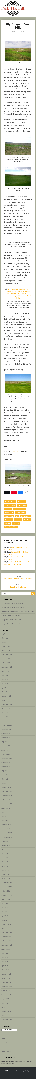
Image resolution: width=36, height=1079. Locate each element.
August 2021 (5, 808)
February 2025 (6, 696)
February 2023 (6, 746)
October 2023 (6, 733)
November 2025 (6, 659)
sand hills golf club (11, 527)
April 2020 (4, 866)
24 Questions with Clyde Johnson (12, 603)
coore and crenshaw (20, 509)
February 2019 (6, 924)
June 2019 (4, 907)
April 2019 (4, 916)
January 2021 (5, 829)
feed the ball (9, 516)
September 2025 (6, 667)
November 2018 (6, 936)
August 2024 (5, 708)
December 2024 (6, 704)
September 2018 (6, 945)
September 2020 (6, 845)
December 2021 (6, 791)
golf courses (8, 520)
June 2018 (4, 957)
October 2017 (6, 990)
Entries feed (5, 1043)
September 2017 (6, 995)
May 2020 (4, 862)
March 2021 (5, 820)
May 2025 (4, 683)
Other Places (21, 502)
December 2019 (6, 883)
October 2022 (6, 762)
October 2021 (6, 800)
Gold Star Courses (10, 502)
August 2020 (5, 849)
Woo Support (27, 1071)
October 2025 (6, 663)
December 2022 (6, 754)
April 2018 (4, 966)
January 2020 (5, 878)
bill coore (8, 509)
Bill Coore (17, 451)
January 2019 (5, 928)
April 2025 (4, 688)
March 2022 (5, 783)
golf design (18, 520)
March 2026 (5, 642)
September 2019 (6, 895)
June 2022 (4, 775)
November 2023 (6, 729)
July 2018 (4, 953)
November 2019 (6, 887)
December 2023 (6, 725)
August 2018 (5, 949)
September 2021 (6, 804)
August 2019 (5, 899)
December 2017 (6, 982)
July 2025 (4, 675)
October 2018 (6, 941)
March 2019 (5, 920)
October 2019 (6, 891)
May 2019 (4, 912)
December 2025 (6, 654)
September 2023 (6, 737)
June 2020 (4, 858)
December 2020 (6, 833)
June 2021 (4, 812)
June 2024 (4, 717)
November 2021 (6, 795)
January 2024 (5, 721)
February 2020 (6, 874)
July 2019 (4, 903)
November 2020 (6, 837)
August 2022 (5, 771)
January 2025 (5, 700)
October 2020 (6, 841)
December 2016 (6, 1019)
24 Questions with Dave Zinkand (11, 624)
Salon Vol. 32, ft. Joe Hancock (10, 615)
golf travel (27, 520)
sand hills (16, 523)
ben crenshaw (22, 505)
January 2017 (5, 1015)
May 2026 (4, 638)
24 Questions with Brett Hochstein (12, 607)
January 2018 (5, 978)
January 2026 (5, 650)
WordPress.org (6, 1051)
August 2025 (5, 671)
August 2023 (5, 742)
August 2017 (5, 999)
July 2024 (4, 712)
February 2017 (6, 1011)
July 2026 (4, 634)
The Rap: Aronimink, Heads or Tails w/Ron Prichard (17, 611)
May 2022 (4, 779)
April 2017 (4, 1007)
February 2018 (6, 974)
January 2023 (5, 750)
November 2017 (6, 986)
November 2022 (6, 758)
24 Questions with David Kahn (11, 620)
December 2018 (6, 932)
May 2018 (4, 961)
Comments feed (6, 1047)
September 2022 (6, 766)
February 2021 (6, 824)
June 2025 (4, 679)
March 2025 (5, 692)
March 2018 (5, 970)
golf (17, 516)
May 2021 (4, 816)
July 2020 (4, 853)
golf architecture (25, 516)
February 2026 (6, 646)
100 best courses (10, 505)
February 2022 (6, 787)
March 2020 (5, 870)
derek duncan (9, 512)
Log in (3, 1038)
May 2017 (4, 1003)
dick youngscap (20, 512)
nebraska (7, 523)
